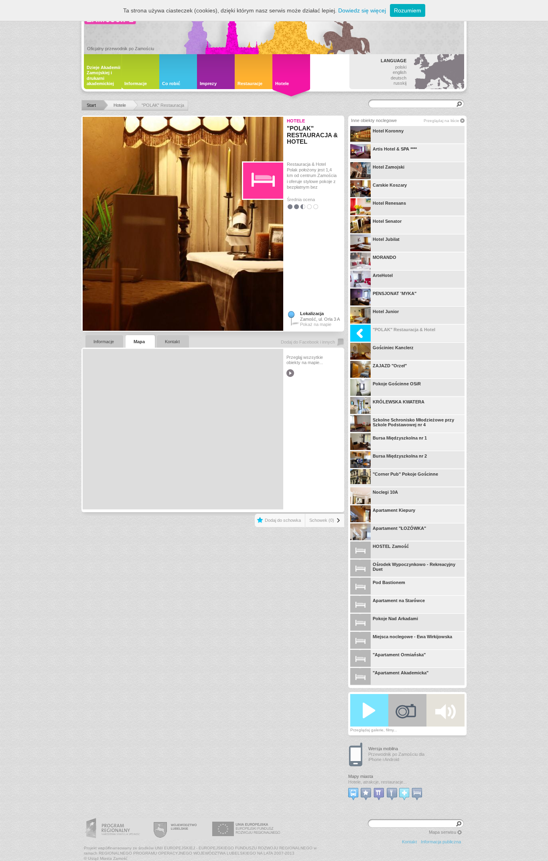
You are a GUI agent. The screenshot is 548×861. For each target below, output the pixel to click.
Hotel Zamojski (388, 167)
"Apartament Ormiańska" (399, 654)
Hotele (296, 120)
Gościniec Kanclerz (393, 347)
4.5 (314, 207)
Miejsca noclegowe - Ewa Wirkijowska (412, 636)
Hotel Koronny (388, 130)
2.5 (301, 207)
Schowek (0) (321, 520)
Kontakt (409, 841)
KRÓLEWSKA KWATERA (398, 401)
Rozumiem (407, 10)
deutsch (398, 77)
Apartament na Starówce (399, 600)
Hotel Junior (386, 311)
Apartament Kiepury (394, 510)
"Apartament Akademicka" (400, 672)
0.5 (288, 207)
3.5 (307, 207)
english (399, 72)
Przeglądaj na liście (441, 120)
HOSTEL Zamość (391, 546)
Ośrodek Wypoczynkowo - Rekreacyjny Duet (414, 567)
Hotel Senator (387, 221)
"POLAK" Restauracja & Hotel (404, 329)
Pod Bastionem (389, 582)
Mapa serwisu (442, 832)
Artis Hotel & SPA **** (395, 149)
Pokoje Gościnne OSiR (397, 383)
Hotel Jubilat (386, 239)
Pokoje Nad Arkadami (395, 618)
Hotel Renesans (389, 203)
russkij (400, 83)
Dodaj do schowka (283, 520)
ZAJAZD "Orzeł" (390, 365)
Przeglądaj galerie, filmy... (373, 730)
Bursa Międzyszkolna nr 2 (400, 456)
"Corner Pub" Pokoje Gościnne (405, 474)
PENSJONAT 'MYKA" (394, 293)
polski (400, 67)
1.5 (294, 207)
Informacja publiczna (441, 841)
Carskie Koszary (390, 185)
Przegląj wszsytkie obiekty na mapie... (304, 360)
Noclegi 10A (385, 492)
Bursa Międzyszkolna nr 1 (400, 438)
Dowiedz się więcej (362, 10)
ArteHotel (383, 275)
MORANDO (384, 257)
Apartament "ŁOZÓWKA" (399, 528)
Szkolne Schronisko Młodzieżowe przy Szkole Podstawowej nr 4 (413, 422)
